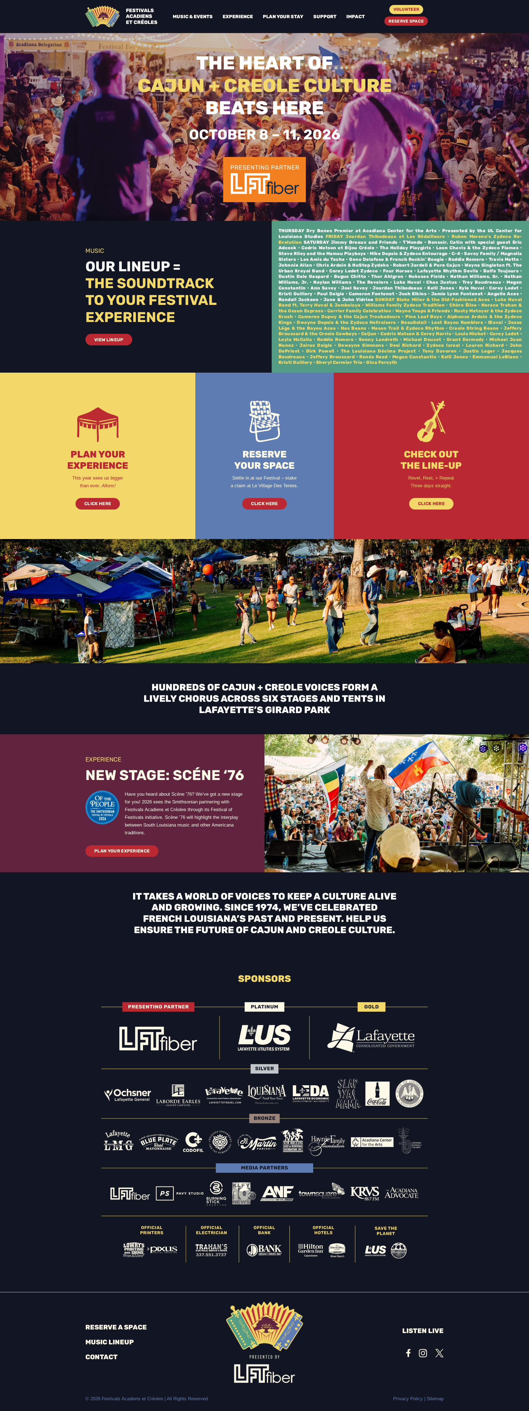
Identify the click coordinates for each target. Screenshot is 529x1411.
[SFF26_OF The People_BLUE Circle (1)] (102, 807)
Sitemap (435, 1398)
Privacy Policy (408, 1398)
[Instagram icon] (423, 1353)
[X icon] (439, 1353)
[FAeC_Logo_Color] (102, 17)
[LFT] (264, 179)
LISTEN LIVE (423, 1331)
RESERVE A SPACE (116, 1327)
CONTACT (101, 1357)
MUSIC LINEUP (109, 1342)
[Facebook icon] (408, 1353)
